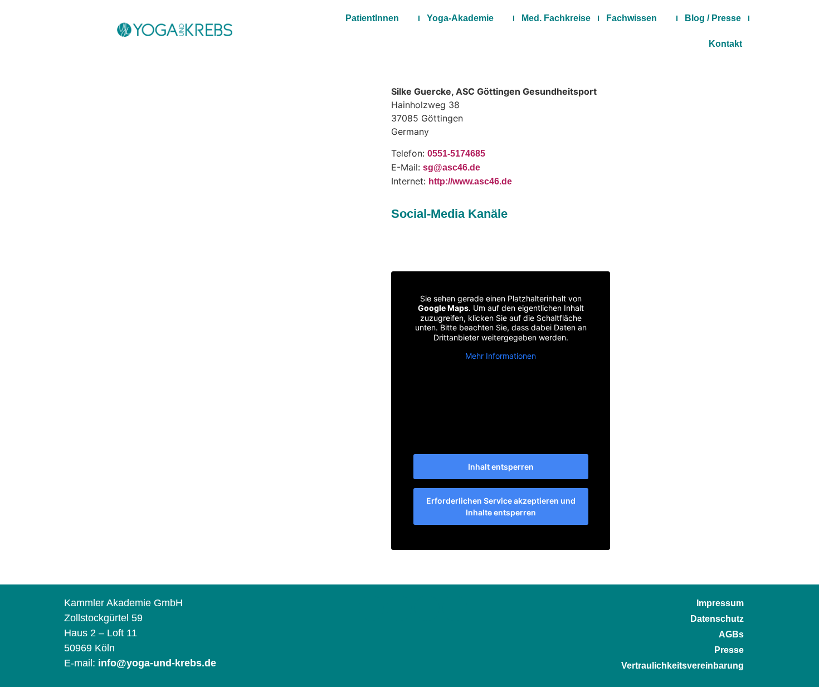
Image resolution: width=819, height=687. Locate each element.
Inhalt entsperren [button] (501, 466)
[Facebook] (371, 608)
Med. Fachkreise (556, 18)
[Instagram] (399, 608)
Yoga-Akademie (460, 18)
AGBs (731, 634)
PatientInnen (372, 18)
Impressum (720, 603)
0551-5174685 (456, 153)
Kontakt (725, 43)
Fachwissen (631, 18)
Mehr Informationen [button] (500, 355)
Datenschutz (717, 618)
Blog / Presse (713, 18)
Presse (729, 650)
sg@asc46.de (451, 167)
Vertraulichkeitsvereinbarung (682, 665)
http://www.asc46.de (470, 181)
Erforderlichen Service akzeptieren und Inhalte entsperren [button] (501, 506)
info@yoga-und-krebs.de (157, 663)
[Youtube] (454, 608)
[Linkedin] (427, 608)
